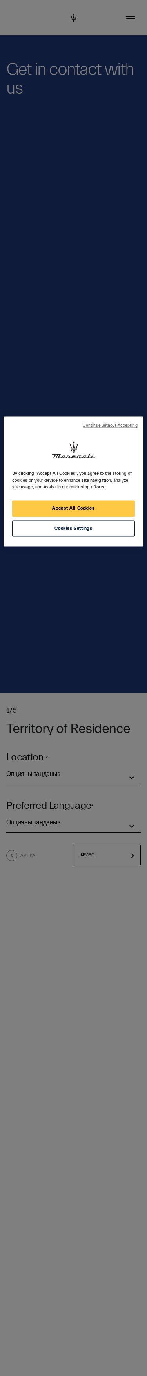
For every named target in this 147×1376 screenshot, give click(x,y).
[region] (73, 482)
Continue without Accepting (110, 426)
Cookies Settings (73, 528)
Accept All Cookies (73, 508)
